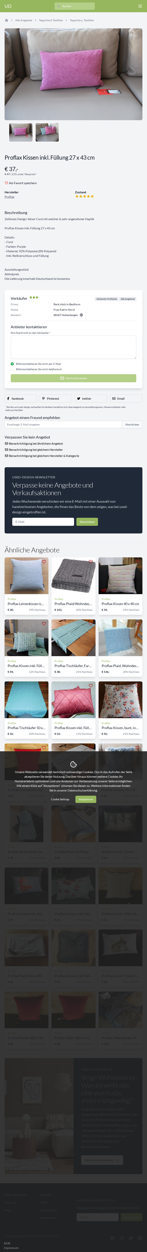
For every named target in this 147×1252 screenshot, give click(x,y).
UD (8, 6)
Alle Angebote (23, 20)
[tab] (21, 132)
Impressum (11, 1248)
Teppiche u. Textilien (82, 20)
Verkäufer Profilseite (106, 298)
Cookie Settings (60, 799)
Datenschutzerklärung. (83, 790)
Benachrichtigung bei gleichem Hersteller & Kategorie (43, 455)
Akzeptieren (86, 799)
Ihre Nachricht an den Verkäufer (31, 332)
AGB (7, 1243)
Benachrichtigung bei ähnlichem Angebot (35, 443)
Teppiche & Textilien (51, 20)
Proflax (9, 196)
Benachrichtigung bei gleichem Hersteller (35, 449)
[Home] (6, 20)
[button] (21, 398)
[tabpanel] (73, 74)
